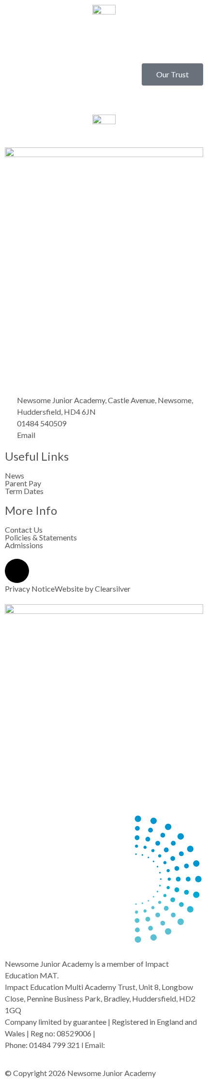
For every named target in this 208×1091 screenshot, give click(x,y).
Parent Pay (23, 483)
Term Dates (24, 491)
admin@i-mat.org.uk (139, 1044)
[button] (104, 46)
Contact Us (24, 530)
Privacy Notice (30, 588)
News (14, 476)
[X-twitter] (17, 571)
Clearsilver (113, 588)
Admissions (24, 545)
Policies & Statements (41, 537)
